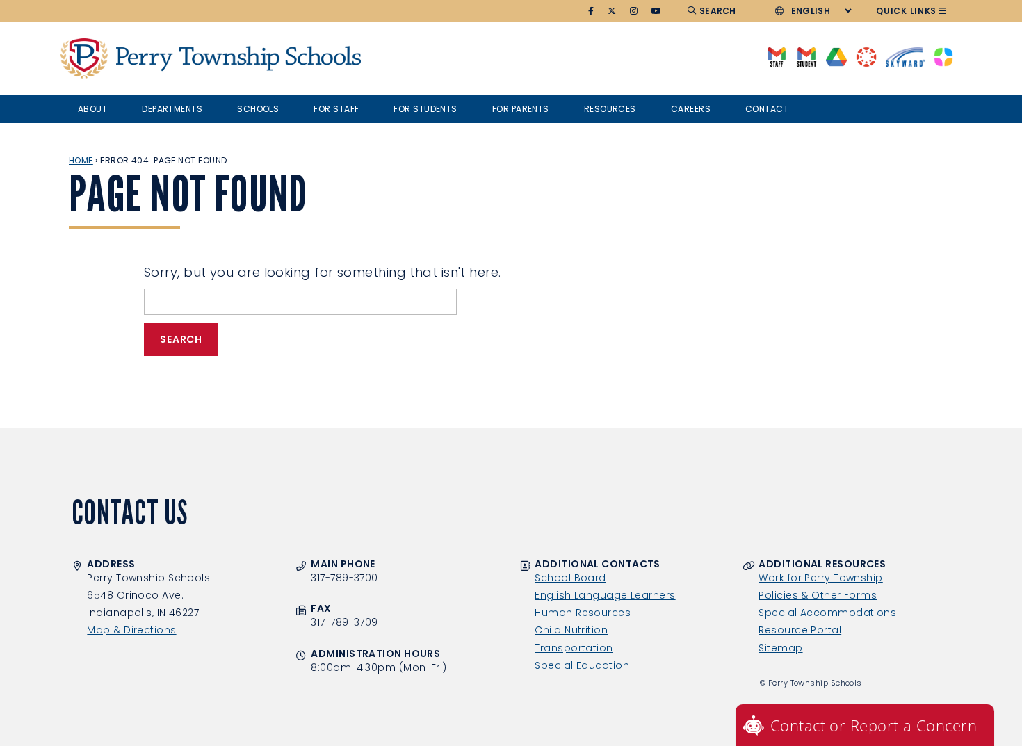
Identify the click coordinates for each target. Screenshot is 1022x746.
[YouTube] (656, 11)
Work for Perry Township (820, 578)
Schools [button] (258, 109)
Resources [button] (610, 109)
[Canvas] (866, 56)
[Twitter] (612, 11)
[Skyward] (905, 56)
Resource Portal (800, 630)
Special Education (582, 665)
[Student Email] (806, 56)
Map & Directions (131, 630)
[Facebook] (591, 11)
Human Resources (583, 612)
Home (81, 160)
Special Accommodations (827, 612)
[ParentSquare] (943, 56)
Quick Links (906, 11)
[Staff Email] (776, 56)
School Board (570, 578)
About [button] (92, 109)
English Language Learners (605, 595)
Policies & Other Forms (818, 595)
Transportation (574, 648)
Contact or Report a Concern (873, 725)
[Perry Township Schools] (84, 58)
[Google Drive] (836, 56)
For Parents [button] (520, 109)
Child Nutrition (571, 630)
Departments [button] (172, 109)
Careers (691, 109)
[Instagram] (634, 11)
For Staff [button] (336, 109)
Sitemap (780, 648)
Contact (766, 109)
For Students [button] (425, 109)
